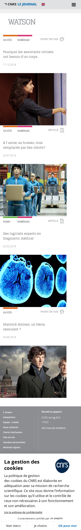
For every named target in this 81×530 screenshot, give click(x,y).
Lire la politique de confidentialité (23, 512)
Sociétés (7, 40)
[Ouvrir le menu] (73, 4)
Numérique (24, 40)
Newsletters (9, 417)
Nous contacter (10, 427)
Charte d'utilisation (12, 432)
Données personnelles (14, 442)
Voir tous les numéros (53, 428)
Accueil (21, 4)
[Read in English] (43, 4)
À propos (7, 412)
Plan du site (9, 437)
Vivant (6, 221)
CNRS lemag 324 (51, 417)
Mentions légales (11, 447)
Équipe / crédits (11, 422)
